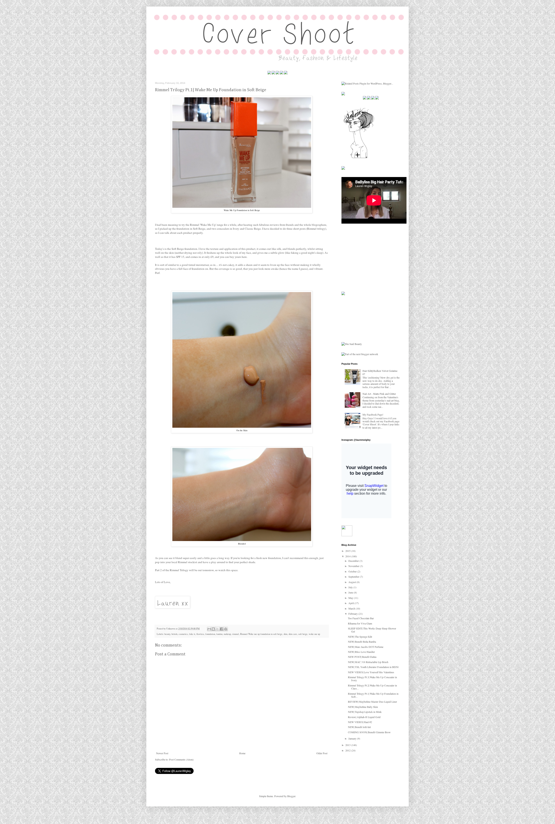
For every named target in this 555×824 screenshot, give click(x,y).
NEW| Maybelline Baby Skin (363, 707)
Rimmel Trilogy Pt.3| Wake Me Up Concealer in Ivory (372, 678)
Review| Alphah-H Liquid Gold (364, 717)
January (352, 738)
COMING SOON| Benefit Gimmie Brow (369, 732)
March (352, 608)
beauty (167, 633)
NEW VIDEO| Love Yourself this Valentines (371, 672)
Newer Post (162, 753)
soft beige (302, 633)
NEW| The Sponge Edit (360, 636)
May (351, 598)
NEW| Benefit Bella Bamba (362, 641)
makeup (227, 633)
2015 (348, 551)
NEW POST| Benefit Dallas (362, 656)
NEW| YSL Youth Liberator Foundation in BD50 (373, 667)
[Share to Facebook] (221, 629)
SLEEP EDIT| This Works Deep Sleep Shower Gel (372, 630)
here (244, 257)
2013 (348, 745)
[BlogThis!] (213, 629)
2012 (348, 750)
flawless (200, 633)
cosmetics (183, 633)
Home (242, 753)
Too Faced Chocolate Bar (361, 618)
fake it (192, 633)
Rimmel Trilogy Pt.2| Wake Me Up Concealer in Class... (372, 687)
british (174, 633)
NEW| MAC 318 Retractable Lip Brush (368, 662)
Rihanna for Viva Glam (360, 623)
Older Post (321, 753)
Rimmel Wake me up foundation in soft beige (261, 633)
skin (285, 633)
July (350, 587)
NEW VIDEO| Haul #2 (360, 722)
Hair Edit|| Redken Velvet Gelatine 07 (379, 372)
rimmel (235, 633)
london (219, 633)
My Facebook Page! (372, 414)
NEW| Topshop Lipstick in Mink (365, 711)
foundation (210, 633)
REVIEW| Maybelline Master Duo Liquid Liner (372, 701)
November (354, 566)
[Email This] (209, 629)
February (353, 613)
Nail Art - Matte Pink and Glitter (379, 393)
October (352, 571)
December (353, 560)
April (351, 603)
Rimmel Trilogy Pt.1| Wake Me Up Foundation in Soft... (373, 695)
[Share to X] (217, 629)
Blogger (291, 796)
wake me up (314, 633)
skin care (293, 633)
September (354, 576)
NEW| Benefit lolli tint (359, 727)
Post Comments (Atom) (181, 759)
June (351, 592)
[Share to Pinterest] (226, 629)
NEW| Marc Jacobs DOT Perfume (365, 646)
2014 (348, 556)
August (352, 582)
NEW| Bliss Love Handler (361, 651)
